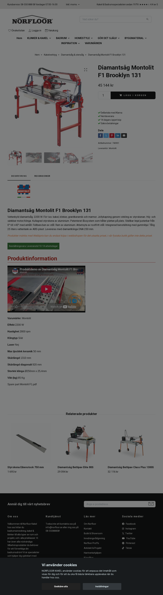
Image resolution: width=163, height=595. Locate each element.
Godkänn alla (61, 586)
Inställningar (102, 586)
